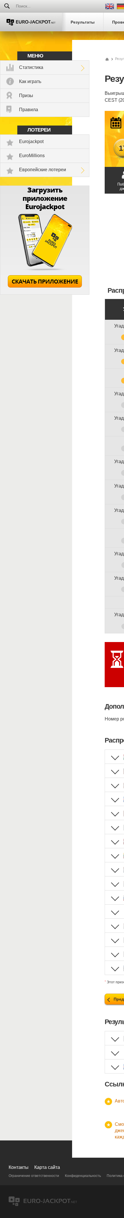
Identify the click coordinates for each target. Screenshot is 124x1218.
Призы (26, 95)
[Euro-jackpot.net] (107, 59)
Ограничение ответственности (34, 1176)
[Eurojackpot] (31, 22)
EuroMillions (32, 155)
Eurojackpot (31, 141)
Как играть (30, 81)
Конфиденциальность (83, 1176)
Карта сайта (47, 1167)
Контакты (19, 1167)
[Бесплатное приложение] (44, 293)
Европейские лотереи (42, 169)
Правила (28, 109)
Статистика (31, 67)
